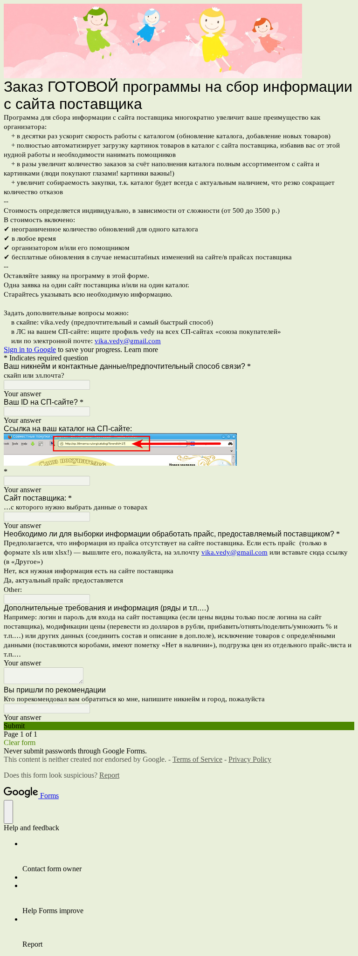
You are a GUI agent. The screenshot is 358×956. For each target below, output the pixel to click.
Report (109, 775)
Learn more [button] (141, 349)
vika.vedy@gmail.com (128, 341)
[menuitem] (188, 856)
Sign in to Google (30, 349)
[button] (179, 726)
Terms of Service (197, 759)
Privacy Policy (249, 759)
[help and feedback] (8, 812)
